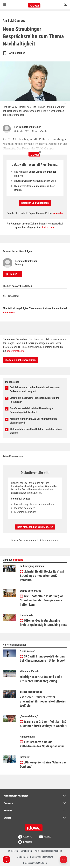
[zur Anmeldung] (65, 4)
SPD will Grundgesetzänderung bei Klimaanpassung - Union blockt (42, 658)
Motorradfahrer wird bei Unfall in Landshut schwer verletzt (36, 431)
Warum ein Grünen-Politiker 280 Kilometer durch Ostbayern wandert (43, 724)
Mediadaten (22, 857)
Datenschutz (26, 851)
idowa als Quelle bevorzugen (20, 360)
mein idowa (9, 312)
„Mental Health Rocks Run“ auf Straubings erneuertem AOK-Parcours (42, 575)
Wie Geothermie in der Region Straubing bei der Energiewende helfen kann (41, 600)
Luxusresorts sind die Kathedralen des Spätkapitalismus (42, 744)
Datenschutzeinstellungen (35, 863)
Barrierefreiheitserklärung (41, 857)
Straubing (13, 296)
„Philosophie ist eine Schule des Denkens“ (43, 764)
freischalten (48, 227)
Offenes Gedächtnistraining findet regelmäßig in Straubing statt (43, 623)
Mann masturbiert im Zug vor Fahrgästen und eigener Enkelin (33, 420)
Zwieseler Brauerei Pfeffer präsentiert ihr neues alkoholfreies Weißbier (43, 701)
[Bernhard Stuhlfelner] (7, 129)
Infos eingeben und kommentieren (35, 527)
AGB (37, 851)
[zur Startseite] (35, 826)
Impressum (13, 851)
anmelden (58, 213)
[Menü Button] (5, 4)
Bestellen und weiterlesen (35, 202)
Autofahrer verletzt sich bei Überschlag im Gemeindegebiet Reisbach (32, 410)
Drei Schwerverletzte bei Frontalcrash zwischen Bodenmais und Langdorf (35, 389)
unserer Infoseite (16, 350)
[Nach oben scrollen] (63, 859)
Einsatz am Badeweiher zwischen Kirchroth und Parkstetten (34, 399)
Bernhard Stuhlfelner (30, 126)
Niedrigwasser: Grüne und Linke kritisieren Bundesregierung (41, 679)
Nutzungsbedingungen (51, 851)
